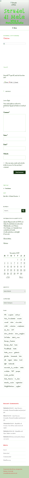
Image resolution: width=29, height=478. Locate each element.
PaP (12, 371)
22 (18, 270)
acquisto (10, 315)
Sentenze (8, 91)
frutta (14, 349)
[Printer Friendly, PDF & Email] (10, 82)
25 (4, 273)
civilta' (6, 326)
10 (24, 263)
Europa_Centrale (9, 341)
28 (14, 273)
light (5, 364)
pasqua (18, 371)
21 (14, 270)
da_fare (6, 330)
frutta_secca (8, 352)
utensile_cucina (9, 382)
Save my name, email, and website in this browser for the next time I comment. (14, 165)
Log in (5, 450)
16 (21, 266)
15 (17, 266)
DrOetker (7, 337)
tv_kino (17, 379)
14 (14, 266)
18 (4, 270)
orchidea (6, 371)
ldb (5, 360)
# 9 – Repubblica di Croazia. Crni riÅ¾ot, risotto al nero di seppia (13, 426)
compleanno (20, 326)
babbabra (16, 35)
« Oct (8, 277)
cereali (6, 322)
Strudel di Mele (14, 14)
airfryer (17, 315)
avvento (19, 318)
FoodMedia (7, 349)
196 (5, 315)
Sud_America (8, 379)
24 (24, 270)
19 (8, 270)
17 (24, 266)
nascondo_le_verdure (11, 367)
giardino (6, 356)
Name (5, 135)
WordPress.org (7, 460)
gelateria (16, 352)
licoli (20, 360)
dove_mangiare (19, 333)
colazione (12, 326)
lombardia (11, 364)
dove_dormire (8, 333)
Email (5, 144)
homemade (14, 356)
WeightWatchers (9, 386)
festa (15, 345)
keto (20, 356)
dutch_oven (15, 337)
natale (22, 367)
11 (4, 266)
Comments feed (7, 456)
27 (11, 273)
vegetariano (19, 382)
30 (21, 273)
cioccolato (18, 322)
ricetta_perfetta (9, 375)
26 (8, 273)
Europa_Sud (8, 345)
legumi (10, 360)
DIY (12, 330)
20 (11, 270)
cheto (11, 322)
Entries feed (6, 453)
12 (8, 266)
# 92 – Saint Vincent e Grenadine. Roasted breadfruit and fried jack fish (14, 410)
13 (11, 266)
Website (5, 154)
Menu (15, 28)
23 (21, 270)
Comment (6, 112)
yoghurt (18, 386)
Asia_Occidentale (9, 318)
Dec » (21, 277)
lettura (15, 360)
